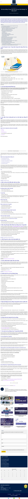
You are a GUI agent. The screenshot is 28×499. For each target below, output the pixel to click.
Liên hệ (13, 494)
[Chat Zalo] (8, 498)
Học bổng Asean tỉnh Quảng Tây (5, 162)
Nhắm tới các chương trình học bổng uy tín (7, 29)
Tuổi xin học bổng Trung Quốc (5, 35)
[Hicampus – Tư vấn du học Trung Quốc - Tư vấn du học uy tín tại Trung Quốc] (14, 2)
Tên (2, 439)
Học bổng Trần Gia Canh (4, 163)
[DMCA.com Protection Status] (25, 486)
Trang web (2, 446)
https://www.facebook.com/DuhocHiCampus (8, 380)
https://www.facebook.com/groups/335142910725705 (14, 379)
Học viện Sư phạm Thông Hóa (5, 460)
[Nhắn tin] (19, 498)
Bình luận (2, 433)
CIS (1, 308)
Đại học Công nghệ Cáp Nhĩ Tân (5, 464)
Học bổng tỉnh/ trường (6, 180)
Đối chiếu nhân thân (4, 36)
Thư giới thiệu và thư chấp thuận (8, 271)
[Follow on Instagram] (15, 490)
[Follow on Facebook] (14, 490)
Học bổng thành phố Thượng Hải (5, 159)
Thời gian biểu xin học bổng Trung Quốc (8, 237)
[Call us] (19, 490)
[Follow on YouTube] (20, 490)
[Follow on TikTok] (16, 490)
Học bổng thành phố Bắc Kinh (5, 158)
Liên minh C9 (3, 134)
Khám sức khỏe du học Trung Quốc (6, 33)
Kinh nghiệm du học (8, 385)
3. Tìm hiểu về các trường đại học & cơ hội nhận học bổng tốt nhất (9, 27)
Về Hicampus (9, 494)
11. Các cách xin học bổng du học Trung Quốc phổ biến (8, 42)
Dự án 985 (2, 130)
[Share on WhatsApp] (10, 383)
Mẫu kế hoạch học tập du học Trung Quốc (9, 258)
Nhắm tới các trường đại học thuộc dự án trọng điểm (8, 28)
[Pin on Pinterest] (16, 383)
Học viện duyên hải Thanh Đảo (5, 463)
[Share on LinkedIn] (17, 383)
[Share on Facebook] (12, 383)
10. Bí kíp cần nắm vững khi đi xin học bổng (6, 41)
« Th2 (2, 479)
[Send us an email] (18, 490)
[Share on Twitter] (13, 383)
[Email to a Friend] (14, 383)
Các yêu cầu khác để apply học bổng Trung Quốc (8, 34)
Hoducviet (17, 13)
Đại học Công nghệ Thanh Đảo (5, 466)
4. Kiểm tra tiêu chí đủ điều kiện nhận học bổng (7, 30)
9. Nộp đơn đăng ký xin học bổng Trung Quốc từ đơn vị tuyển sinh (9, 40)
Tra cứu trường (17, 494)
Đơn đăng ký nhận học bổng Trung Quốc (7, 31)
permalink (14, 385)
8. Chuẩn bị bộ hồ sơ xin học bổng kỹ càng (6, 39)
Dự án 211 (2, 129)
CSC (1, 307)
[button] (26, 25)
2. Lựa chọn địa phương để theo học (5, 26)
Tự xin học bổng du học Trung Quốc (6, 43)
